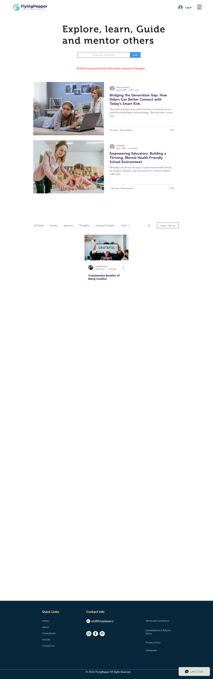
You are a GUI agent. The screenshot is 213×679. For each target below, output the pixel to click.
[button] (199, 7)
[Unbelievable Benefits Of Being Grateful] (106, 247)
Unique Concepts (105, 225)
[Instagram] (88, 633)
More (124, 225)
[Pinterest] (102, 633)
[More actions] (124, 267)
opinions (68, 225)
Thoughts (84, 225)
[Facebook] (95, 633)
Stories (53, 225)
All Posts (39, 225)
